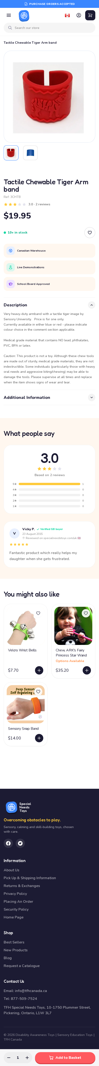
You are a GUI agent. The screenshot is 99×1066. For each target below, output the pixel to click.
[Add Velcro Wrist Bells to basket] (39, 670)
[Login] (79, 15)
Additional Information (27, 397)
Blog (8, 958)
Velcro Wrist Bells (22, 650)
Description (15, 305)
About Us (11, 870)
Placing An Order (18, 901)
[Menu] (9, 15)
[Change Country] (67, 15)
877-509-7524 (24, 998)
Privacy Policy (15, 893)
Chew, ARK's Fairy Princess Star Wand (71, 653)
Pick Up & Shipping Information (30, 878)
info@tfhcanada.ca (31, 990)
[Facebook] (8, 843)
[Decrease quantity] (9, 1057)
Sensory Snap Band (23, 728)
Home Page (13, 917)
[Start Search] (10, 28)
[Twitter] (20, 843)
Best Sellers (14, 942)
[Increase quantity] (27, 1057)
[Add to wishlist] (38, 613)
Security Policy (16, 909)
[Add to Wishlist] (89, 232)
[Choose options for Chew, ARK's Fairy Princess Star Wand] (87, 670)
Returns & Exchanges (22, 885)
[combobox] (53, 27)
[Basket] (90, 15)
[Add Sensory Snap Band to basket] (39, 738)
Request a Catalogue (22, 965)
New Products (16, 950)
